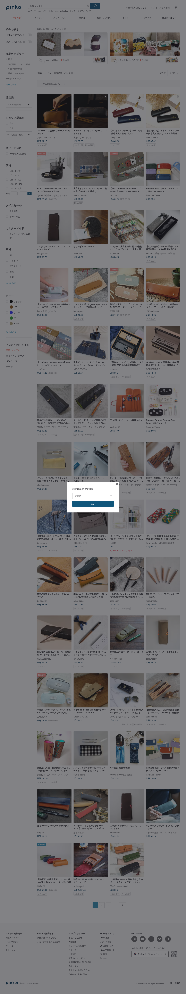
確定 (93, 503)
